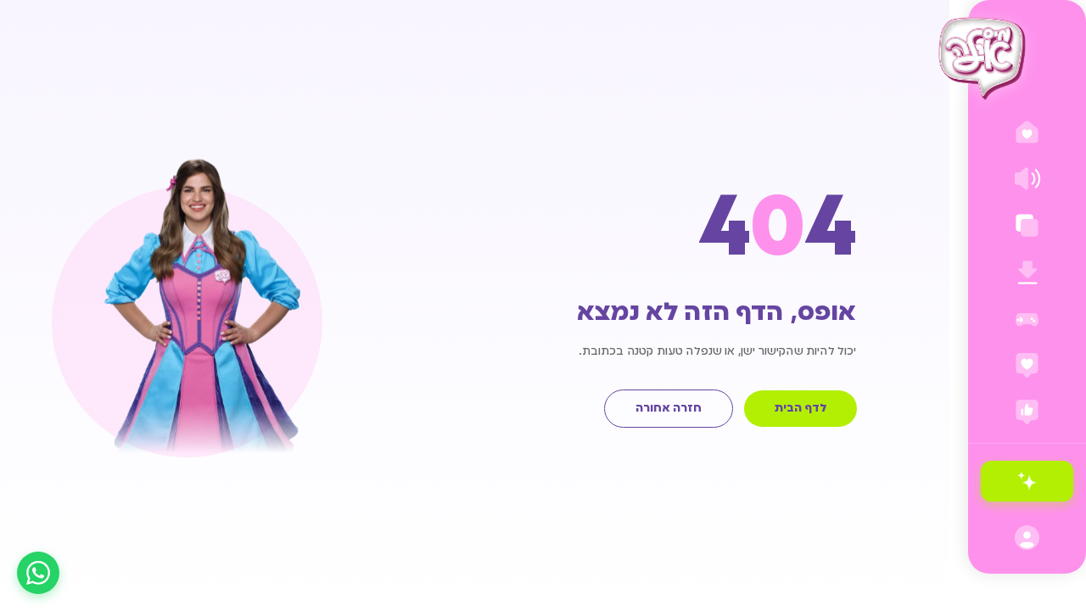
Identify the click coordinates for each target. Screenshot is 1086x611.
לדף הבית (800, 408)
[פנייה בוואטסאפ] (38, 573)
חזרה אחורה (668, 408)
